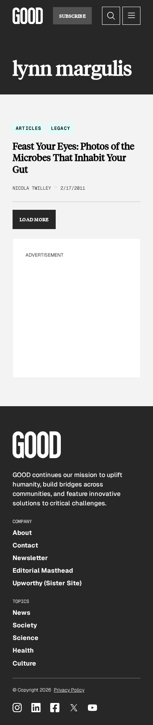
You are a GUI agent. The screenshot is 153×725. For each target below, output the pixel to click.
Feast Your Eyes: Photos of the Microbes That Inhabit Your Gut (73, 157)
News (21, 612)
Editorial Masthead (43, 570)
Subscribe (72, 16)
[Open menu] (131, 16)
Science (25, 638)
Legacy (60, 128)
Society (25, 625)
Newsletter (30, 558)
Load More (34, 219)
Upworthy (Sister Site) (47, 583)
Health (23, 650)
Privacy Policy (69, 690)
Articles (29, 128)
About (22, 533)
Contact (25, 545)
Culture (24, 663)
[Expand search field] (111, 16)
